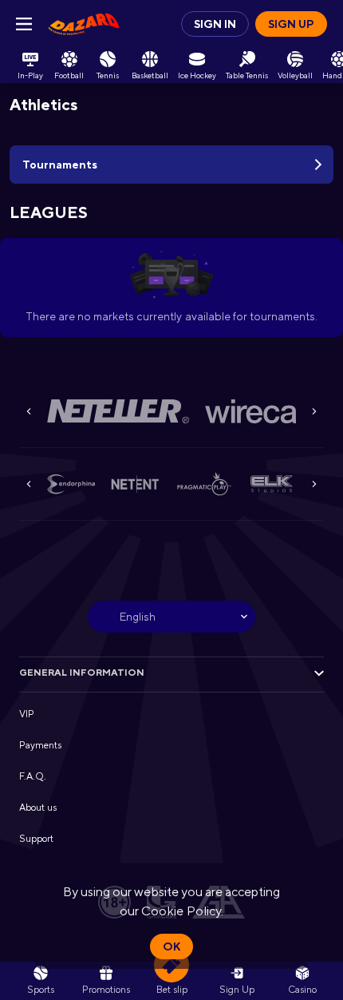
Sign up (291, 24)
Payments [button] (40, 745)
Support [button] (36, 838)
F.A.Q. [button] (32, 776)
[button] (118, 411)
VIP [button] (26, 714)
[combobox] (171, 617)
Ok (171, 946)
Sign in (215, 24)
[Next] (314, 411)
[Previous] (28, 411)
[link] (84, 24)
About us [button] (38, 807)
